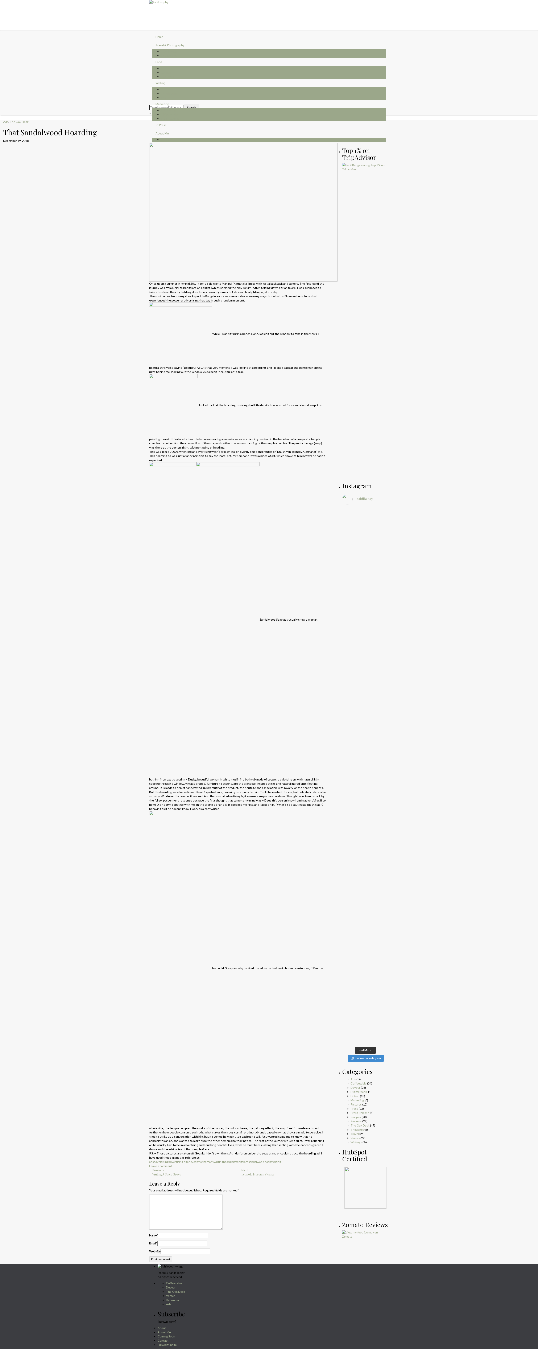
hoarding (229, 1161)
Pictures (356, 1104)
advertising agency (181, 1161)
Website (155, 1251)
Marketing (162, 104)
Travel (355, 1134)
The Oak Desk (19, 122)
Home (159, 36)
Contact (163, 1340)
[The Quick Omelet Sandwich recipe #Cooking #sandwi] (382, 793)
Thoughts (167, 76)
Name (153, 1235)
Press (354, 1108)
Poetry (165, 97)
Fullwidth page (167, 1344)
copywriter (200, 1161)
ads (151, 1161)
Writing (160, 83)
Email (153, 1243)
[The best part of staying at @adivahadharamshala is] (349, 614)
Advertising (168, 110)
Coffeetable (359, 1083)
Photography (169, 55)
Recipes (166, 72)
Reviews (166, 68)
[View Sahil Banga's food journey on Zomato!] (365, 1234)
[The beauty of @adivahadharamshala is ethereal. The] (382, 639)
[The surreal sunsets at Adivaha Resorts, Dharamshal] (365, 591)
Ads (5, 122)
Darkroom (172, 1300)
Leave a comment (160, 1166)
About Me (164, 1332)
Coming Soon (166, 1336)
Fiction (165, 89)
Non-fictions (169, 93)
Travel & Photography (170, 45)
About (162, 1328)
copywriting (215, 1161)
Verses (355, 1138)
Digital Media (169, 114)
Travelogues (169, 51)
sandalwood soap (259, 1161)
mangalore (241, 1161)
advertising (161, 1161)
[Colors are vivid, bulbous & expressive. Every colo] (349, 942)
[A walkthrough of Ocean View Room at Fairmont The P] (365, 797)
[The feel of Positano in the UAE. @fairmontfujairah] (349, 805)
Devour (355, 1087)
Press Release (170, 118)
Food (159, 62)
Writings (356, 1142)
